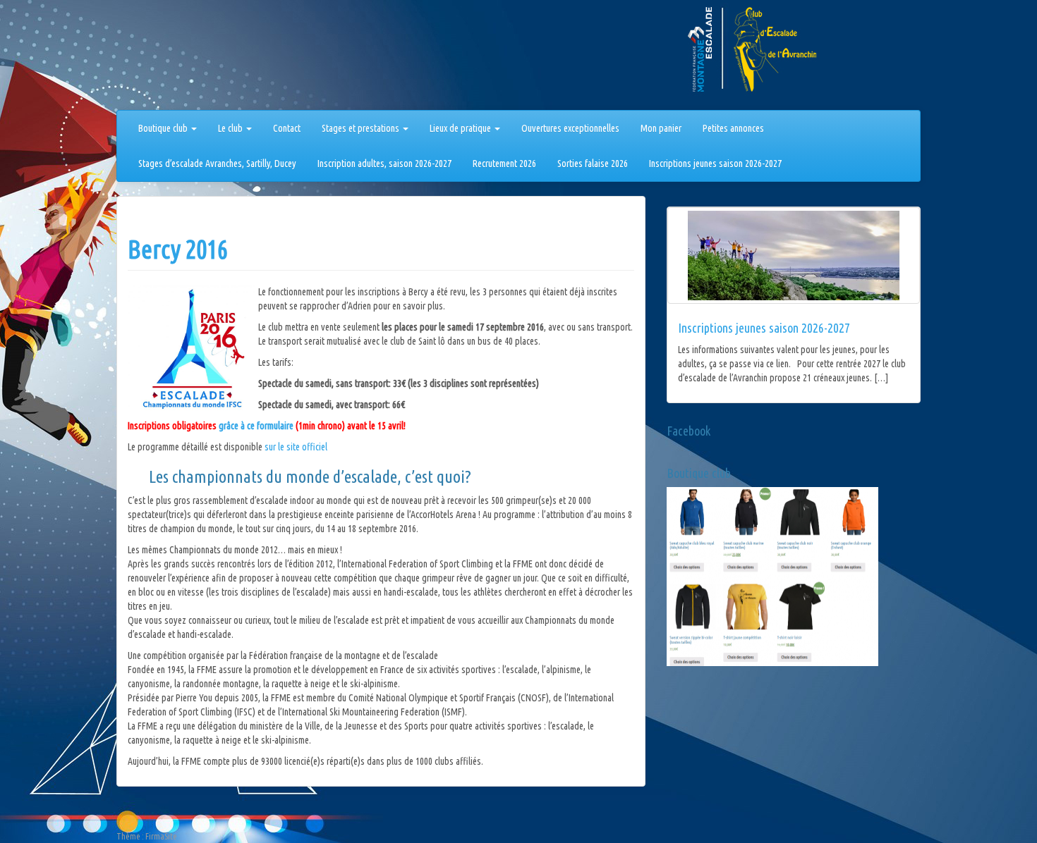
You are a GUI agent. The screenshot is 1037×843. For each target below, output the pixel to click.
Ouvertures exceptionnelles (570, 128)
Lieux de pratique (461, 128)
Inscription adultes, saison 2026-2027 (384, 163)
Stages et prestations (361, 128)
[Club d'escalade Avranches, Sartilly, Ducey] (169, 57)
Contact (287, 128)
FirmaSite (161, 836)
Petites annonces (733, 128)
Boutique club (164, 128)
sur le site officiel (296, 447)
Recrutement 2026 (504, 163)
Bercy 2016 (178, 249)
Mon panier (661, 128)
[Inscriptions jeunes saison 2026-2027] (793, 255)
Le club (231, 128)
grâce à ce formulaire (256, 425)
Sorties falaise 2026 (592, 163)
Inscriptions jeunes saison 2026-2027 (715, 163)
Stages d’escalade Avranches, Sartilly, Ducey (217, 163)
